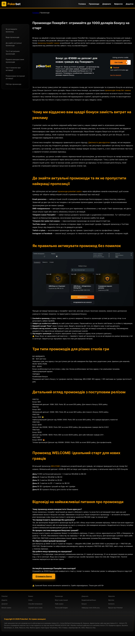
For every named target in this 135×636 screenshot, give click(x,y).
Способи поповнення (35, 604)
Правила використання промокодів (15, 60)
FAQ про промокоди (13, 84)
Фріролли (118, 4)
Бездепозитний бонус (89, 600)
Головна (82, 4)
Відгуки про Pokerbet (115, 608)
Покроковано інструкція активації (15, 77)
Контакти (111, 604)
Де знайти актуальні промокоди (14, 44)
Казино (30, 596)
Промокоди (94, 4)
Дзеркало (106, 4)
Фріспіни (111, 600)
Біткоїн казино (6, 608)
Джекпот (5, 604)
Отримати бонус (44, 576)
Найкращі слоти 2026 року (91, 608)
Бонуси (84, 604)
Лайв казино (59, 604)
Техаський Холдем (61, 608)
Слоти (30, 600)
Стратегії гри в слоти (35, 608)
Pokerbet (5, 596)
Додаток (129, 4)
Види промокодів (12, 37)
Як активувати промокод (11, 30)
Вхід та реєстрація (61, 600)
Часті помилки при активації (13, 69)
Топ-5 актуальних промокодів (13, 52)
